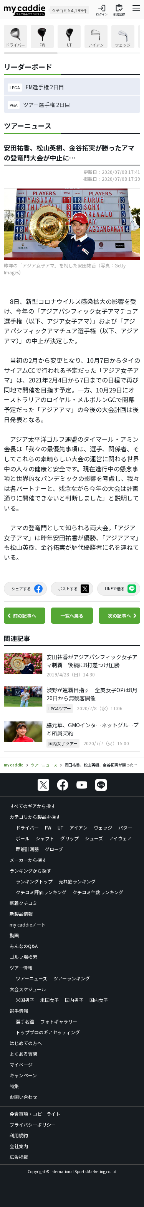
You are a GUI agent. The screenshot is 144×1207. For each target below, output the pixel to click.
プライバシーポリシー (33, 1124)
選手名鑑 (25, 1021)
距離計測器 (27, 849)
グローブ (54, 849)
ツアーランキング (71, 978)
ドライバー (27, 827)
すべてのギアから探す (32, 806)
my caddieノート (28, 924)
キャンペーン (23, 1075)
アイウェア (120, 838)
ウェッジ (103, 827)
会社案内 (19, 1146)
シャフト (45, 838)
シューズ (94, 838)
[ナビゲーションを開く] (136, 10)
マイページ (21, 1064)
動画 (14, 935)
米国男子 (25, 1000)
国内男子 (74, 1000)
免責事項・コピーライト (35, 1113)
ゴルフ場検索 (23, 956)
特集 (14, 1086)
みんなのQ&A (24, 946)
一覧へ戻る (71, 615)
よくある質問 (23, 1053)
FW (48, 827)
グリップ (69, 838)
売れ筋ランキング (77, 881)
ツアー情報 (21, 967)
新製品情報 (21, 913)
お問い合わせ (23, 1096)
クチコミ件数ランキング (98, 892)
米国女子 (49, 1000)
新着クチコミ (23, 903)
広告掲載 (19, 1157)
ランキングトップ (34, 881)
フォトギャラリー (58, 1021)
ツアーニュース (31, 978)
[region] (72, 39)
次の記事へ (119, 615)
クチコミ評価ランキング (41, 892)
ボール (23, 838)
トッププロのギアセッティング (48, 1032)
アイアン (79, 827)
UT (60, 827)
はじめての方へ (26, 1043)
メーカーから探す (28, 859)
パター (125, 827)
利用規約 (19, 1135)
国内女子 (98, 1000)
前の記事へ (24, 615)
